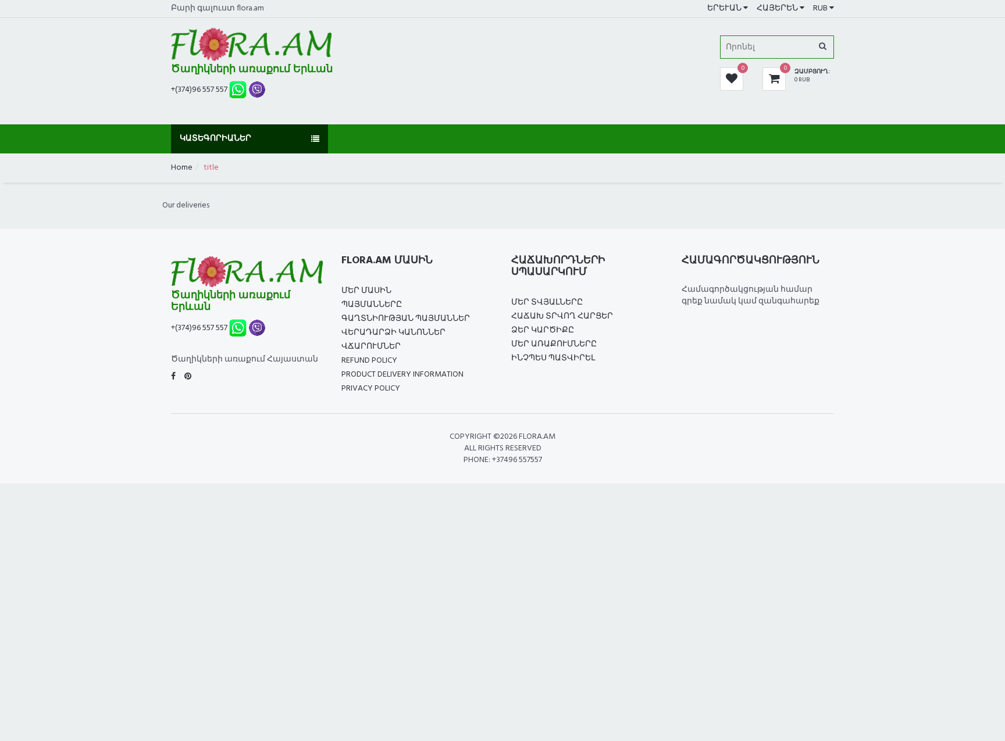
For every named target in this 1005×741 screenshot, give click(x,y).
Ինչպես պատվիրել (553, 358)
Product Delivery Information (402, 374)
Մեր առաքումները (554, 344)
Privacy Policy (370, 388)
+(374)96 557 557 (199, 89)
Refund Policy (369, 360)
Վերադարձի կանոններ (393, 332)
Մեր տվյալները (547, 302)
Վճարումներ (371, 346)
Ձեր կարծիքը (542, 330)
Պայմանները (371, 305)
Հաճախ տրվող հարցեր (562, 316)
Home (182, 167)
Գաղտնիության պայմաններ (405, 318)
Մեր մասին (366, 291)
